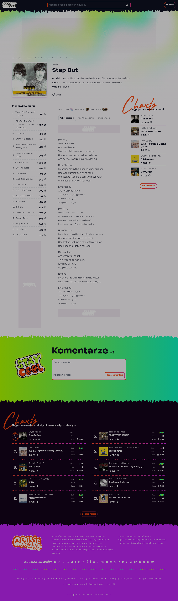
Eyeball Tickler (22, 218)
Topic (143, 168)
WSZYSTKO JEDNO (151, 132)
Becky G (152, 168)
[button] (170, 5)
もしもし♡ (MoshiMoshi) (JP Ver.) (153, 145)
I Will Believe (21, 174)
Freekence (114, 463)
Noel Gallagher (93, 78)
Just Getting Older (24, 179)
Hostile (125, 463)
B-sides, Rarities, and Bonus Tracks (48, 58)
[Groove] (9, 5)
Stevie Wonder (110, 78)
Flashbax (20, 201)
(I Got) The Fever (23, 190)
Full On (19, 207)
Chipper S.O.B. (22, 224)
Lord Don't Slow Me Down (24, 155)
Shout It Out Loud (24, 139)
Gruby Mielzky (147, 156)
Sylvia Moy (124, 78)
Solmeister (122, 479)
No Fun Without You (120, 498)
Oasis (29, 58)
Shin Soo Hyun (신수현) (39, 479)
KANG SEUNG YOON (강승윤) (41, 494)
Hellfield (144, 128)
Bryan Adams (147, 116)
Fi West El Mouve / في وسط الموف (126, 467)
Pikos (111, 479)
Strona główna (17, 58)
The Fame (20, 133)
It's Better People (24, 196)
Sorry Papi (146, 172)
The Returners (132, 448)
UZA (31, 482)
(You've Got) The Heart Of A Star (25, 114)
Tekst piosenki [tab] (67, 118)
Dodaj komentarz (115, 375)
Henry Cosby (77, 78)
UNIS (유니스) (146, 141)
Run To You (147, 119)
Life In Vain (21, 185)
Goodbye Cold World (25, 213)
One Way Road (22, 168)
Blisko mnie (147, 159)
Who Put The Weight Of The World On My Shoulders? (25, 124)
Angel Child (22, 235)
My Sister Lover (22, 162)
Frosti (154, 128)
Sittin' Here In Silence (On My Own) (26, 146)
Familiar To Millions (112, 83)
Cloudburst (21, 229)
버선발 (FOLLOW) (37, 498)
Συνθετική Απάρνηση (119, 482)
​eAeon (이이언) (115, 494)
